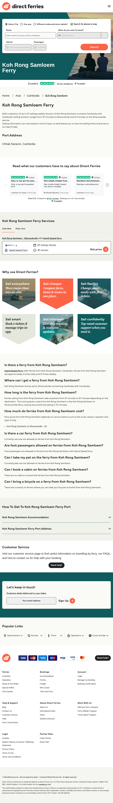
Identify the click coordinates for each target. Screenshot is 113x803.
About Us (44, 707)
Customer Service (10, 715)
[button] (56, 517)
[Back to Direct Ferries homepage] (23, 6)
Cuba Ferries (45, 738)
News (42, 715)
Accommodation (47, 676)
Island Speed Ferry (52, 238)
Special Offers (8, 688)
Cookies (5, 738)
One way (27, 24)
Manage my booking (86, 680)
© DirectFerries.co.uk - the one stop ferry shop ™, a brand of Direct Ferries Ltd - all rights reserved (39, 777)
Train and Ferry (46, 691)
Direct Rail (44, 742)
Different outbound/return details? (52, 24)
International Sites (47, 711)
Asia (18, 95)
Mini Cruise (44, 688)
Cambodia (33, 95)
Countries (6, 676)
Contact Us (7, 711)
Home (6, 95)
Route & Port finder (10, 684)
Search (94, 47)
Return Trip (13, 24)
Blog (4, 707)
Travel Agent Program (87, 715)
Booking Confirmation (87, 684)
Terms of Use (8, 753)
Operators (6, 680)
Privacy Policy (8, 749)
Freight (43, 684)
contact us (43, 784)
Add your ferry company (88, 707)
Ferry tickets (7, 691)
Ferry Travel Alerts (10, 722)
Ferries (43, 680)
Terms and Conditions (11, 757)
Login (80, 676)
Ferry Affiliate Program (87, 711)
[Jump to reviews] (56, 83)
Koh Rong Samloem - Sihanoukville (20, 238)
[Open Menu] (109, 6)
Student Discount (47, 719)
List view (6, 228)
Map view (20, 228)
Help (4, 719)
